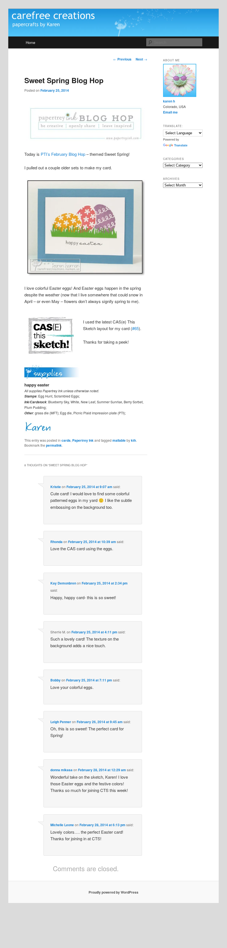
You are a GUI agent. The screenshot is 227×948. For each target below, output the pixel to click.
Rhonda (56, 541)
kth (133, 440)
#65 (135, 328)
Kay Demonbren (63, 583)
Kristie (55, 486)
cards (66, 440)
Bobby (55, 680)
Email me (170, 112)
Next (141, 59)
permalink (54, 445)
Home (30, 42)
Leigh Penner (60, 721)
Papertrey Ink (83, 440)
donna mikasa (61, 769)
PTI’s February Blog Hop (63, 154)
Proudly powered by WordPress (113, 892)
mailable (119, 440)
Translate (180, 145)
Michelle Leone (62, 824)
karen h (169, 101)
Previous (122, 59)
